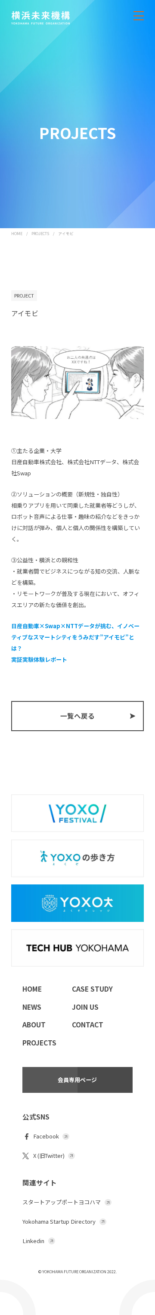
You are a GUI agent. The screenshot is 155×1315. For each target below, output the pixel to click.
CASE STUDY (92, 989)
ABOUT (34, 1025)
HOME (16, 233)
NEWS (31, 1007)
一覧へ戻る (77, 716)
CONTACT (87, 1025)
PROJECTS (40, 233)
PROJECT (24, 295)
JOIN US (85, 1007)
